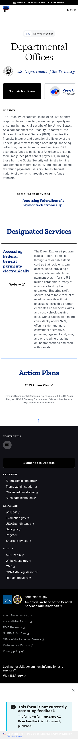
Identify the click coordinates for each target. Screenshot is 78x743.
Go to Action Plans (22, 91)
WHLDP (11, 512)
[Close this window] (74, 691)
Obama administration (21, 492)
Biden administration (20, 480)
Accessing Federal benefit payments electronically (43, 203)
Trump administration (20, 486)
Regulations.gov (17, 577)
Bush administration (19, 497)
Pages (10, 535)
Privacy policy (12, 651)
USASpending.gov (18, 523)
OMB (9, 566)
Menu (71, 9)
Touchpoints (13, 736)
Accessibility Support (16, 621)
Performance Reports (16, 645)
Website (15, 284)
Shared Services (17, 540)
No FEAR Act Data (14, 633)
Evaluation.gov (16, 518)
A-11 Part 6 (13, 555)
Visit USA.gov (13, 675)
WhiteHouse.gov (17, 560)
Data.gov (12, 529)
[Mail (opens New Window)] (7, 445)
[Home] (6, 11)
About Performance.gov (17, 615)
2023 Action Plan (37, 385)
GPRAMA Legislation (20, 572)
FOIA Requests (12, 627)
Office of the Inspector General (22, 639)
